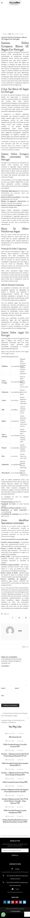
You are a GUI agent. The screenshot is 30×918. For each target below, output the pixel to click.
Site (2, 695)
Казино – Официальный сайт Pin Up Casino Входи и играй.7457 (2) (15, 755)
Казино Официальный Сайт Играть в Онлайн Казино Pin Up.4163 (15, 790)
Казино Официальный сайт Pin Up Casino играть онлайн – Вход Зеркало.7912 (15, 801)
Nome (3, 688)
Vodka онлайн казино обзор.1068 (15, 782)
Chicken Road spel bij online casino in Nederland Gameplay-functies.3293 (15, 821)
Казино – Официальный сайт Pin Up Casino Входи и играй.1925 (15, 773)
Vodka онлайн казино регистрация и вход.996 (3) (15, 764)
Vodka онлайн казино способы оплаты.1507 (15, 745)
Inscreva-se (15, 855)
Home (11, 13)
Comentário (5, 666)
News (17, 13)
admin (20, 631)
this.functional (16, 911)
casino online (15, 81)
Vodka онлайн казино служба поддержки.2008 (15, 811)
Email (17, 688)
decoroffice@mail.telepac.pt (15, 892)
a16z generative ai (15, 737)
